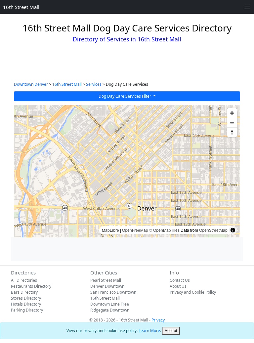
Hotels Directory (26, 304)
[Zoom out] (232, 122)
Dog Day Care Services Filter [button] (125, 96)
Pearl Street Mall (105, 280)
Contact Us (180, 280)
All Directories (24, 280)
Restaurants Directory (31, 286)
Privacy (158, 320)
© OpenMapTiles (164, 230)
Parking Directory (27, 310)
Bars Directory (24, 292)
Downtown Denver (31, 84)
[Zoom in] (232, 113)
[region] (127, 171)
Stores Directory (26, 298)
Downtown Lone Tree (109, 304)
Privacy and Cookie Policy (193, 292)
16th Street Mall (21, 7)
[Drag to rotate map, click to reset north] (232, 132)
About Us (178, 286)
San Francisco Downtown (113, 292)
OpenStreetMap (213, 230)
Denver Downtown (107, 286)
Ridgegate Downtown (109, 310)
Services (94, 84)
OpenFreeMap (135, 230)
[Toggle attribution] (233, 230)
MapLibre (110, 230)
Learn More (149, 330)
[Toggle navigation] (247, 7)
